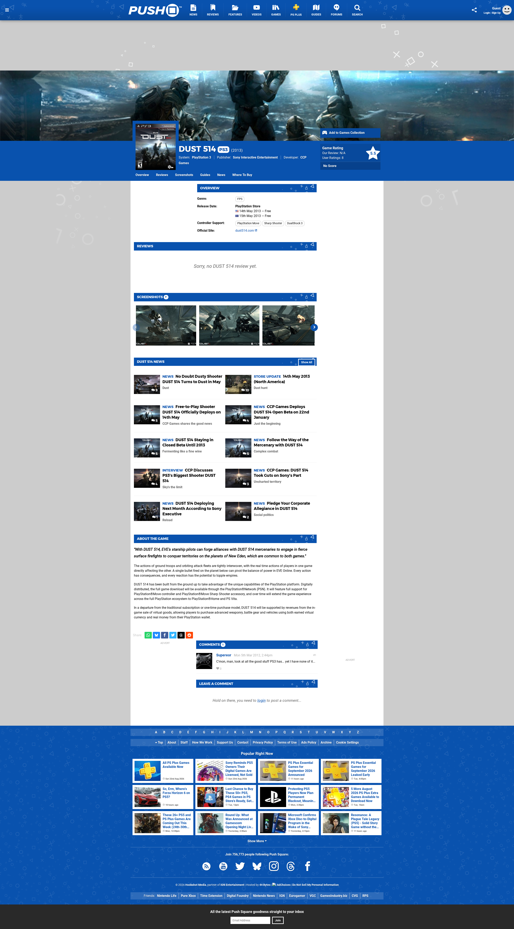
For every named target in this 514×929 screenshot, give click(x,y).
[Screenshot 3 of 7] (292, 325)
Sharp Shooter (273, 223)
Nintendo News (264, 896)
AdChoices (283, 885)
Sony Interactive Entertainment (255, 157)
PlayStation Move (248, 223)
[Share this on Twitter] (172, 635)
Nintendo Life (166, 896)
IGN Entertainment (232, 885)
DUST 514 (203, 149)
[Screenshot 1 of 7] (166, 325)
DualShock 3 (295, 223)
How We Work (202, 742)
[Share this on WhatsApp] (148, 635)
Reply (228, 668)
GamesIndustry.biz (333, 896)
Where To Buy (242, 175)
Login (487, 12)
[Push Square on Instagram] (273, 867)
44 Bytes (264, 885)
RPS (365, 896)
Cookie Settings (347, 742)
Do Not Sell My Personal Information (315, 885)
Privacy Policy (263, 742)
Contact (242, 742)
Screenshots (184, 175)
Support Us (225, 742)
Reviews (162, 175)
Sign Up (496, 12)
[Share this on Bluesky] (156, 635)
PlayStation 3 (201, 157)
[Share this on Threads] (181, 635)
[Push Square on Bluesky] (257, 867)
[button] (314, 327)
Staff (184, 742)
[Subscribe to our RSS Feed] (206, 867)
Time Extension (211, 896)
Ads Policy (308, 742)
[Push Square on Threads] (290, 867)
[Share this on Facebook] (164, 635)
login (261, 700)
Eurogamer (297, 896)
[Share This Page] (474, 10)
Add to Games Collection (346, 133)
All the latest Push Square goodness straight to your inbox (257, 912)
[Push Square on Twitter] (240, 867)
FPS (239, 199)
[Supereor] (204, 667)
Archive (326, 742)
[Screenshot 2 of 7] (229, 325)
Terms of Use (287, 742)
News (221, 175)
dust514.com (245, 230)
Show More (256, 841)
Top (160, 742)
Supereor (223, 655)
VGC (313, 896)
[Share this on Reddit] (189, 635)
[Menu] (7, 10)
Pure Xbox (188, 896)
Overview (142, 175)
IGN (282, 896)
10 (247, 390)
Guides (205, 175)
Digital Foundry (238, 896)
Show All (306, 362)
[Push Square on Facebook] (307, 867)
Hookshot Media (195, 885)
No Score (330, 166)
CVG (355, 896)
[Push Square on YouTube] (223, 867)
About (171, 742)
